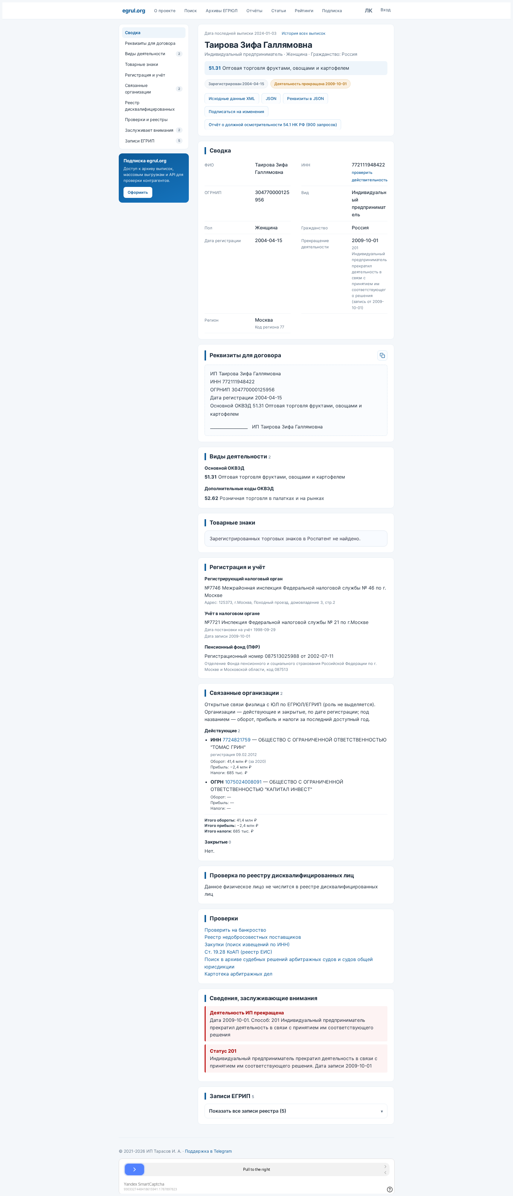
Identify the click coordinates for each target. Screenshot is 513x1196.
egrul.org (133, 10)
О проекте (164, 10)
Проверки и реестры (146, 119)
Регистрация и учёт (145, 74)
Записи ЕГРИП (152, 140)
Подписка (332, 10)
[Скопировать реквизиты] (382, 355)
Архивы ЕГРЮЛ (222, 10)
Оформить (138, 192)
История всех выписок (303, 33)
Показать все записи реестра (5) (296, 1111)
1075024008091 (243, 782)
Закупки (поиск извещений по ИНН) (247, 944)
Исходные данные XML (232, 98)
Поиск (190, 10)
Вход (386, 9)
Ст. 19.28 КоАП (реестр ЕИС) (238, 952)
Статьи (278, 10)
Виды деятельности (152, 53)
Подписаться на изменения (236, 111)
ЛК (369, 10)
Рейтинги (304, 10)
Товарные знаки (141, 64)
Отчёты (254, 10)
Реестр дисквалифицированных (150, 106)
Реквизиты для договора (150, 43)
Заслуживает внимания (152, 130)
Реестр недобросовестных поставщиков (253, 937)
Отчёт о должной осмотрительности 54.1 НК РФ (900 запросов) (273, 124)
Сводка (132, 32)
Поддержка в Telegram (208, 1151)
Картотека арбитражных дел (238, 974)
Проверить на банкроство (235, 930)
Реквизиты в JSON (305, 98)
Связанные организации (152, 88)
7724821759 (237, 740)
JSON (271, 98)
